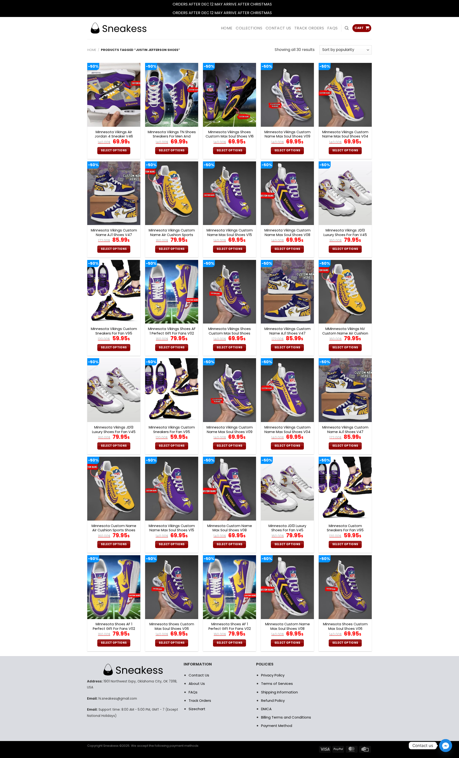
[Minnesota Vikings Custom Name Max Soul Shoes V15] (229, 193)
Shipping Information (279, 692)
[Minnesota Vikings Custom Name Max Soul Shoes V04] (345, 95)
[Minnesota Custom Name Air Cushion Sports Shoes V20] (113, 489)
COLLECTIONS (249, 28)
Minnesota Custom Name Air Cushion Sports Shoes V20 (114, 530)
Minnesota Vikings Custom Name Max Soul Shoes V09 (287, 134)
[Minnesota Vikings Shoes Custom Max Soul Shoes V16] (229, 95)
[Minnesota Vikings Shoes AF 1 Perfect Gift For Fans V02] (171, 292)
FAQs (332, 28)
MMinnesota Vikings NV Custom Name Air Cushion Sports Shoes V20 (345, 333)
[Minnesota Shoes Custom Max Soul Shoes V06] (171, 587)
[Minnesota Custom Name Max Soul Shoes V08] (229, 489)
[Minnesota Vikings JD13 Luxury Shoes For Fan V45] (345, 193)
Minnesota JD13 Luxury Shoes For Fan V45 (287, 528)
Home (91, 50)
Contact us (278, 28)
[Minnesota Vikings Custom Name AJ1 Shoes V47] (113, 193)
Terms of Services (277, 683)
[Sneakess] (118, 28)
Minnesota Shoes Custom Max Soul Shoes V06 (171, 626)
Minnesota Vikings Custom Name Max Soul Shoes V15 (230, 232)
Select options (114, 150)
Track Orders (309, 28)
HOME (226, 28)
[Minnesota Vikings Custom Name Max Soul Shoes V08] (287, 193)
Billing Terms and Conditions (286, 717)
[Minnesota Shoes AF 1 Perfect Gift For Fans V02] (113, 587)
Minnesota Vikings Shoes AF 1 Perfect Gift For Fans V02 (172, 331)
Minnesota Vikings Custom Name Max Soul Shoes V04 (345, 134)
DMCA (266, 708)
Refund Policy (273, 700)
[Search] (347, 28)
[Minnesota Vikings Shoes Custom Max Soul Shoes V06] (229, 292)
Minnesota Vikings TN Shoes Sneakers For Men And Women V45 (172, 136)
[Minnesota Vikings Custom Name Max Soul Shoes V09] (287, 95)
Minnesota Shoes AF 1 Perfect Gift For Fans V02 (114, 626)
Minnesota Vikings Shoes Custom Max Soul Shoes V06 (229, 333)
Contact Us (199, 675)
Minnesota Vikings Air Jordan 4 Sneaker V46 (114, 134)
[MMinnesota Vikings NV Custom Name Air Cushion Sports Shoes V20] (345, 292)
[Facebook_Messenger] (445, 745)
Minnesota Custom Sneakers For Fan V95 (345, 528)
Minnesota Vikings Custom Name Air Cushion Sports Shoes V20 (172, 235)
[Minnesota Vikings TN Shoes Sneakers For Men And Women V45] (171, 95)
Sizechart (197, 708)
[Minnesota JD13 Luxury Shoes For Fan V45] (287, 489)
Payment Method (276, 725)
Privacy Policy (272, 675)
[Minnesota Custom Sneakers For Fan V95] (345, 489)
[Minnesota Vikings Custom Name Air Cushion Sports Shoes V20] (171, 193)
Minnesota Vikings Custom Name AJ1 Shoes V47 (114, 232)
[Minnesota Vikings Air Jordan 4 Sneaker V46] (113, 95)
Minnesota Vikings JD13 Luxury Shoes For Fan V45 (345, 232)
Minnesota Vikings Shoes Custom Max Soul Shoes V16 (230, 134)
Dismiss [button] (280, 4)
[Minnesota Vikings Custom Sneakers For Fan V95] (113, 292)
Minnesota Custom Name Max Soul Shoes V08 (229, 528)
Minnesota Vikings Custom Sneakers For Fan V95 (114, 331)
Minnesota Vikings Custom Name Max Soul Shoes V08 (287, 232)
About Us (197, 683)
